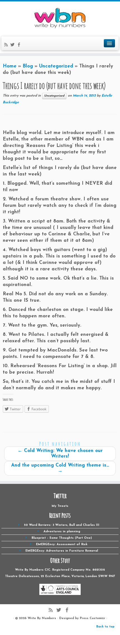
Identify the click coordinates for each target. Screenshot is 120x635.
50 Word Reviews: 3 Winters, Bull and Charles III (61, 525)
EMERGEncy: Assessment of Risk (61, 544)
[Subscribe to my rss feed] (7, 45)
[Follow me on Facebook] (19, 45)
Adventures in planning (62, 531)
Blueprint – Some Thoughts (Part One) (62, 538)
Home (9, 66)
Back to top (105, 626)
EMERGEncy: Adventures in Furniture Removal (61, 550)
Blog (28, 66)
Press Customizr (92, 618)
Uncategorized (56, 66)
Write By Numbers (42, 618)
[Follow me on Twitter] (13, 45)
